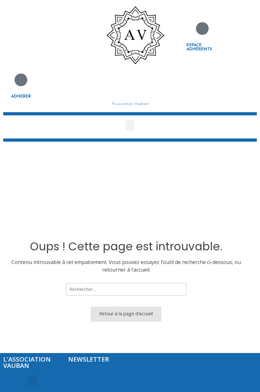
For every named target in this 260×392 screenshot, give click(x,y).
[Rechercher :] (126, 289)
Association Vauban (130, 104)
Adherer (21, 96)
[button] (130, 125)
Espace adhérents (199, 47)
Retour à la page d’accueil (126, 314)
